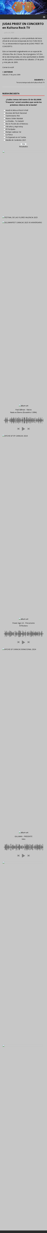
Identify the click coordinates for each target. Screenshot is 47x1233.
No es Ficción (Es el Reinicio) (17, 124)
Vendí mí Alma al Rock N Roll (17, 110)
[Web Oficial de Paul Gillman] (23, 13)
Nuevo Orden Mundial (14, 118)
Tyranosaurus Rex (13, 116)
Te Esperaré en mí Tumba (16, 137)
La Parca (9, 134)
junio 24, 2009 (9, 32)
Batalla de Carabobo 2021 (16, 140)
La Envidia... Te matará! (15, 121)
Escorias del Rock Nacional (16, 113)
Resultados (23, 146)
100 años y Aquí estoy (14, 126)
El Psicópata (10, 129)
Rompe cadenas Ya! (13, 132)
